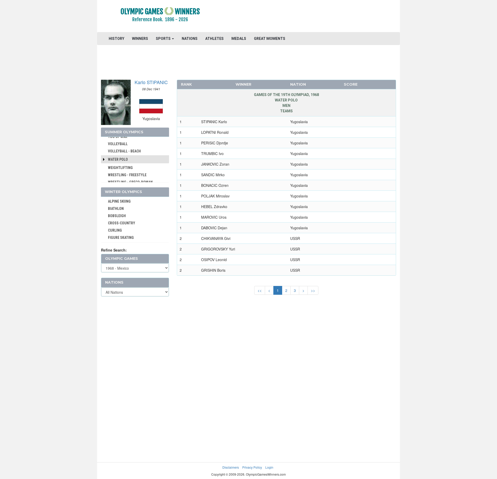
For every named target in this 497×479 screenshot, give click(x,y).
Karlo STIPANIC (151, 82)
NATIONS (190, 38)
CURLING (115, 230)
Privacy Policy (252, 467)
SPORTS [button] (163, 38)
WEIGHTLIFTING (120, 168)
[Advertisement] (311, 16)
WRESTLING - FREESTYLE (127, 175)
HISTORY (116, 38)
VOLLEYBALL (118, 144)
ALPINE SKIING (119, 201)
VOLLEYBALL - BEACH (124, 151)
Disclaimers (230, 467)
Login (269, 467)
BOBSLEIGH (117, 216)
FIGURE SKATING (121, 237)
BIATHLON (116, 209)
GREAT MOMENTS (269, 38)
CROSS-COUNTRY (121, 223)
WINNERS (140, 38)
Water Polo (118, 159)
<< (260, 290)
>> (313, 290)
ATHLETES (214, 38)
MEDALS (238, 38)
